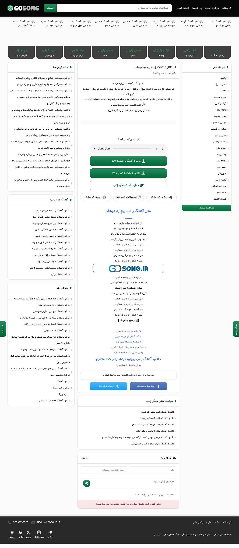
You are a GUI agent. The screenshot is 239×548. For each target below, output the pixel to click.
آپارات (20, 537)
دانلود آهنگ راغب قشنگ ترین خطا (156, 418)
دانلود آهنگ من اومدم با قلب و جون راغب (152, 444)
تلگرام (50, 537)
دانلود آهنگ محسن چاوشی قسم (52, 236)
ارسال (86, 483)
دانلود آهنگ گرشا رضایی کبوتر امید (51, 217)
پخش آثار (198, 522)
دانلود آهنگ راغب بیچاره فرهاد (154, 67)
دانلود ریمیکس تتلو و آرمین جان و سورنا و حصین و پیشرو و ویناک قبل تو (43, 100)
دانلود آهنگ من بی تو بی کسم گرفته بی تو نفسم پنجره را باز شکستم (138, 437)
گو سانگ (23, 8)
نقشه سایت (212, 522)
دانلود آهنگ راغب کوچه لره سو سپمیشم (153, 425)
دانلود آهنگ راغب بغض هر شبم (157, 412)
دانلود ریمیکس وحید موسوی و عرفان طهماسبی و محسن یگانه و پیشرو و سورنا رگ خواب (40, 145)
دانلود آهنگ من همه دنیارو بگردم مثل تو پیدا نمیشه (42, 299)
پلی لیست (197, 8)
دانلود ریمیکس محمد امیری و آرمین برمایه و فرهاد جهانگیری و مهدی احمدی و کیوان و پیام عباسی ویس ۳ (41, 158)
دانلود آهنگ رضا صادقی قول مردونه (51, 243)
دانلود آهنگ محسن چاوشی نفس (52, 230)
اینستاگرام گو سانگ (126, 197)
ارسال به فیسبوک (146, 386)
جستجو (50, 8)
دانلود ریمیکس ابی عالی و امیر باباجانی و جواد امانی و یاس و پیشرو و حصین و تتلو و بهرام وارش (42, 132)
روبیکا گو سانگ (93, 197)
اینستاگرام (38, 537)
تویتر (28, 537)
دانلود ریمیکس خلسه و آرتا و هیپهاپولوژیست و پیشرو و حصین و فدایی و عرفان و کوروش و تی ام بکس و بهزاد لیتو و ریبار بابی (41, 116)
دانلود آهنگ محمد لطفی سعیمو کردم (50, 268)
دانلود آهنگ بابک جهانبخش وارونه (51, 223)
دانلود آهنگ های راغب (126, 185)
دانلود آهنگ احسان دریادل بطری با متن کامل (46, 324)
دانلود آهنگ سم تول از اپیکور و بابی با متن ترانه (44, 318)
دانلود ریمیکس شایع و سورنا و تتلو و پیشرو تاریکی (43, 78)
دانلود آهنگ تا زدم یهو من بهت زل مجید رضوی (45, 350)
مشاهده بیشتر (207, 208)
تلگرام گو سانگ (159, 197)
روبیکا (12, 537)
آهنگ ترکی (183, 8)
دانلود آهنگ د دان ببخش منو (54, 305)
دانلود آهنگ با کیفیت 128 (126, 173)
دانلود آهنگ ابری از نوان (57, 331)
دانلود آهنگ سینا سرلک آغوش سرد (51, 255)
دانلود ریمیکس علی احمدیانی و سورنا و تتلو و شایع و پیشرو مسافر (42, 183)
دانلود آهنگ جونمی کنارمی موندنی (51, 311)
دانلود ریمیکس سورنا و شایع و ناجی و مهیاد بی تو (43, 84)
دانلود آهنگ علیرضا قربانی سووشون (51, 249)
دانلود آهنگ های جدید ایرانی (54, 401)
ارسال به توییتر (106, 386)
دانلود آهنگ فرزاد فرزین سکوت (53, 262)
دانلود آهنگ (212, 8)
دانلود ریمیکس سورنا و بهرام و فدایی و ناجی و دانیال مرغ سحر (42, 170)
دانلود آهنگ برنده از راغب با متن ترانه (155, 431)
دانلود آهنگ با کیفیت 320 (126, 161)
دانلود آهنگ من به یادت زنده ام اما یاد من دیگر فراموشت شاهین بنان (40, 359)
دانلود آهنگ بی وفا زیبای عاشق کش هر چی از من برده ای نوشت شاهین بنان (40, 372)
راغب (139, 375)
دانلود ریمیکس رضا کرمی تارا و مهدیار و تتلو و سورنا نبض (40, 91)
